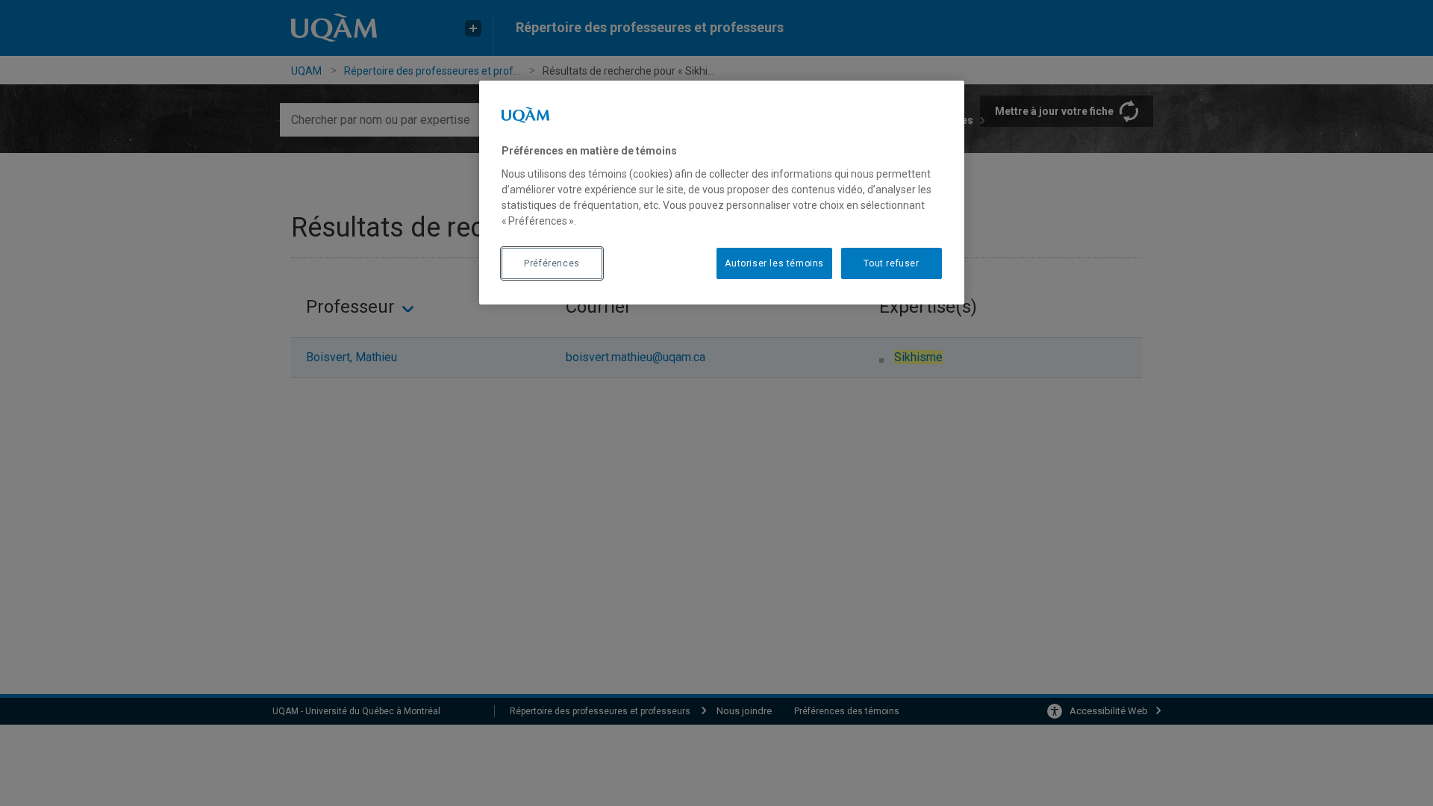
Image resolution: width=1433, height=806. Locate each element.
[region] (721, 192)
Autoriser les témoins (774, 263)
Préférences (552, 263)
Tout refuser (891, 263)
